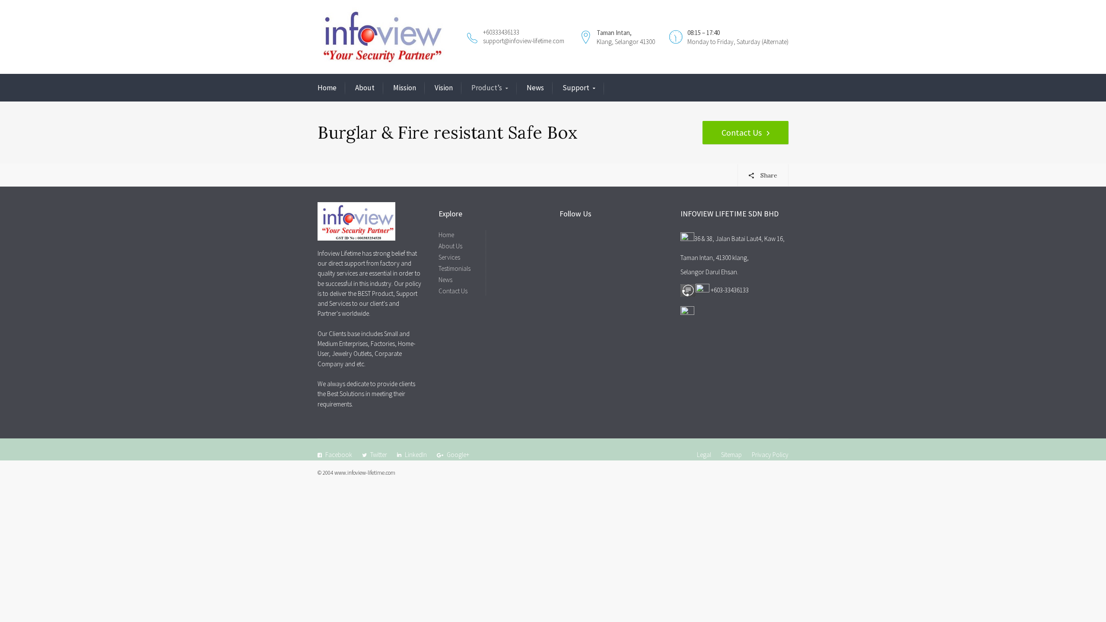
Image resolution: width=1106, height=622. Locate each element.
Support (576, 87)
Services (449, 257)
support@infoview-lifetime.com (523, 41)
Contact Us (741, 132)
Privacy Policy (770, 455)
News (535, 87)
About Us (450, 246)
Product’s (486, 87)
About (365, 87)
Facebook (338, 455)
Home (327, 87)
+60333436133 (501, 32)
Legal (704, 455)
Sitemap (731, 455)
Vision (444, 87)
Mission (404, 87)
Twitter (378, 455)
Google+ (458, 455)
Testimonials (454, 268)
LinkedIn (416, 455)
